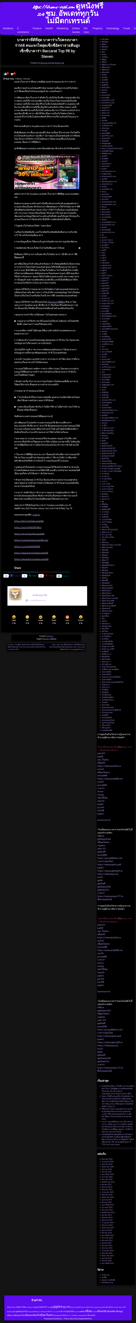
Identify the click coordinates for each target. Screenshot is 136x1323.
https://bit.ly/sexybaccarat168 (29, 521)
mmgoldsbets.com (109, 204)
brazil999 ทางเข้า (108, 100)
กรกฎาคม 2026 (108, 1161)
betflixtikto (106, 87)
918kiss (104, 62)
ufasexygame (107, 402)
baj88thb (105, 85)
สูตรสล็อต (105, 616)
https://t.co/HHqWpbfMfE (27, 546)
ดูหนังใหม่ (105, 458)
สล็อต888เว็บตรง (108, 565)
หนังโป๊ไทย (102, 797)
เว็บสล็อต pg (106, 695)
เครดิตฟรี (105, 651)
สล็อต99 (105, 568)
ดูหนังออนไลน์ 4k (108, 453)
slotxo (104, 357)
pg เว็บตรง (105, 247)
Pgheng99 (105, 263)
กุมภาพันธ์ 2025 (108, 1205)
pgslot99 (105, 283)
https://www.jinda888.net (110, 778)
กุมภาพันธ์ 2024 (108, 1235)
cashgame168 (107, 105)
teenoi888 (106, 380)
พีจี (103, 502)
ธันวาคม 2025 (107, 1179)
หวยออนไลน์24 (107, 634)
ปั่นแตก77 (105, 496)
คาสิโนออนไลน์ (107, 430)
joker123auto (106, 164)
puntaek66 (106, 306)
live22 (104, 192)
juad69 (104, 169)
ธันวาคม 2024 (107, 1210)
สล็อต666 (105, 557)
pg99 (104, 255)
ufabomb (105, 395)
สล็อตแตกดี (106, 608)
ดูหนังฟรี (105, 443)
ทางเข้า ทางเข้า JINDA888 (111, 471)
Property (97, 28)
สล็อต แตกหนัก (107, 547)
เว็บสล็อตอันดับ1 (107, 697)
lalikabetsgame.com (109, 181)
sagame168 (106, 324)
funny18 (104, 131)
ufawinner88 (106, 408)
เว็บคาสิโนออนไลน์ (109, 667)
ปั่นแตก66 (76, 1311)
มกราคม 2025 (107, 1207)
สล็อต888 (105, 563)
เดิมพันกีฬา (106, 657)
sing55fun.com (107, 344)
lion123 (104, 186)
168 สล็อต (105, 39)
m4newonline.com (109, 202)
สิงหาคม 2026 (107, 1159)
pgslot (104, 273)
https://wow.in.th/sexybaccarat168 (31, 552)
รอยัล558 (105, 517)
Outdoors (8, 28)
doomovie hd (103, 820)
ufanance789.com (108, 400)
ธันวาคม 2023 (107, 1240)
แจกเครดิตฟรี (107, 717)
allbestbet (105, 72)
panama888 (106, 230)
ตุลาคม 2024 (107, 1215)
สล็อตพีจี (105, 580)
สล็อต (104, 540)
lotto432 (105, 199)
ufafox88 (105, 397)
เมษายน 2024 (107, 1230)
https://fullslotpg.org (107, 874)
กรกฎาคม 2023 (107, 1250)
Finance (37, 28)
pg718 (104, 250)
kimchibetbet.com (109, 171)
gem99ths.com (107, 136)
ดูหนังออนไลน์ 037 (109, 448)
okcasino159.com (108, 225)
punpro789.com (108, 303)
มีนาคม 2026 (107, 1172)
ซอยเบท (105, 435)
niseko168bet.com (108, 222)
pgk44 (104, 270)
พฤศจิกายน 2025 (108, 1182)
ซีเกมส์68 (105, 438)
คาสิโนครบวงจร (108, 428)
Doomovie (106, 115)
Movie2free (106, 212)
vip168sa (105, 415)
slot (103, 347)
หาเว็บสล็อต (106, 636)
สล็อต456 (105, 552)
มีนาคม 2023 (107, 1261)
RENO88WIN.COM (109, 316)
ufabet (120, 1307)
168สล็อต (105, 42)
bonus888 (105, 98)
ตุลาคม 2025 (106, 1184)
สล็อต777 (105, 560)
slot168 (104, 354)
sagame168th (107, 326)
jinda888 (105, 159)
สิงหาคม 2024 (107, 1220)
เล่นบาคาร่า (106, 662)
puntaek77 (106, 308)
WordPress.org (107, 1282)
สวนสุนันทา (106, 613)
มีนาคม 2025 (107, 1202)
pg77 (104, 253)
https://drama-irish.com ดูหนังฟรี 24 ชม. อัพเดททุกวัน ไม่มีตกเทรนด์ (68, 14)
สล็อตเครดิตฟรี (107, 588)
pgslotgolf (106, 288)
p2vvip (104, 227)
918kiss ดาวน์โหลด (109, 65)
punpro (104, 296)
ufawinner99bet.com (110, 410)
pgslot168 (105, 278)
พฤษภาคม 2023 (108, 1256)
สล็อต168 (105, 550)
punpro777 (106, 298)
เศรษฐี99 (105, 715)
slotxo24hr (106, 359)
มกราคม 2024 (107, 1238)
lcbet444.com (107, 184)
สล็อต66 (105, 555)
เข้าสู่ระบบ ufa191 (108, 646)
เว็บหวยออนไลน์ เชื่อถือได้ (111, 710)
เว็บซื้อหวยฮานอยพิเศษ (110, 669)
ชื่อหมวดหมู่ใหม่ (108, 433)
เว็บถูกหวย (105, 684)
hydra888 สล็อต (107, 151)
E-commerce (23, 30)
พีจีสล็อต (105, 504)
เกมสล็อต (105, 639)
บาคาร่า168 (106, 484)
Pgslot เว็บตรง (107, 275)
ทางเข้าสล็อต (107, 479)
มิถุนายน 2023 (107, 1253)
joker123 (105, 161)
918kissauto (106, 67)
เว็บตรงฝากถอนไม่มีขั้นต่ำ (111, 677)
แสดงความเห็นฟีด (108, 1280)
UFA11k (104, 387)
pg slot (104, 237)
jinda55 (104, 156)
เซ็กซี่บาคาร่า (107, 654)
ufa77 (104, 390)
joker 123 (101, 848)
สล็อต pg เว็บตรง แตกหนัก (111, 545)
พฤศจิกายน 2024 (108, 1212)
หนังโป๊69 (105, 629)
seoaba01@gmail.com (37, 600)
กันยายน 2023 (107, 1245)
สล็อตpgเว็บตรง (107, 573)
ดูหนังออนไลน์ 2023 (109, 451)
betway (104, 90)
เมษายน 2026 (107, 1169)
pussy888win (107, 314)
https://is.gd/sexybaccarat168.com (31, 540)
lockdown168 (107, 197)
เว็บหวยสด (105, 705)
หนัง (103, 618)
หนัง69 (104, 621)
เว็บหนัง (104, 702)
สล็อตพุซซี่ (105, 583)
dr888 (104, 118)
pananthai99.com (108, 232)
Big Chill (73, 1319)
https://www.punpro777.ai (110, 896)
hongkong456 (107, 146)
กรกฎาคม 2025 (108, 1192)
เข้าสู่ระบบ (105, 1275)
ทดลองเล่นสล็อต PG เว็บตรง (112, 466)
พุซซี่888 (105, 507)
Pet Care (86, 30)
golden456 (106, 138)
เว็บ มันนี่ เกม (106, 664)
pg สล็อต (105, 245)
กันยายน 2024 (107, 1217)
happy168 (105, 141)
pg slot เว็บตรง (107, 240)
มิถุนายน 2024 (107, 1225)
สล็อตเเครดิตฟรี (107, 603)
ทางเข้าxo (105, 476)
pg (103, 235)
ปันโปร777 (106, 499)
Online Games (76, 30)
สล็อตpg (105, 570)
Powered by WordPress (53, 1319)
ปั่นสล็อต (105, 494)
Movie (104, 207)
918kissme (105, 70)
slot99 (100, 781)
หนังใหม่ (105, 631)
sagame (105, 321)
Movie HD (105, 209)
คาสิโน (104, 425)
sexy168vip (106, 336)
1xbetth (104, 49)
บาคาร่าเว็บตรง (107, 489)
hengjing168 (106, 143)
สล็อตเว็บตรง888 (108, 601)
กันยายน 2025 (107, 1187)
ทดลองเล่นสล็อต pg (109, 463)
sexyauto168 (106, 339)
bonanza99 (106, 95)
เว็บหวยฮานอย (107, 712)
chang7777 (106, 108)
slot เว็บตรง (103, 759)
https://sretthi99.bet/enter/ (112, 148)
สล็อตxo (105, 578)
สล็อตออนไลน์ (107, 585)
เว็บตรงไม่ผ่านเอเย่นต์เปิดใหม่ (112, 682)
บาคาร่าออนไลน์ (108, 486)
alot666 (105, 77)
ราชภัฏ (104, 524)
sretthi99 (105, 364)
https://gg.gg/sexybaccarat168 (29, 533)
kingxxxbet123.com (109, 176)
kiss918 (104, 179)
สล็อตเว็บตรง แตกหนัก (110, 598)
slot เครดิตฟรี (107, 352)
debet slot (106, 110)
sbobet (104, 331)
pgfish (104, 260)
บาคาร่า (36, 514)
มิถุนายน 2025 (107, 1195)
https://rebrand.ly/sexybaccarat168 (31, 559)
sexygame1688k (108, 341)
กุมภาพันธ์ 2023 (108, 1263)
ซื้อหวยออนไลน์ (104, 899)
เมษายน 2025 (107, 1200)
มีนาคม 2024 (107, 1233)
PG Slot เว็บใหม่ (108, 242)
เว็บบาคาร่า (106, 687)
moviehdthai (106, 217)
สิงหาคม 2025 (107, 1189)
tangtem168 (106, 377)
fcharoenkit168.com (109, 123)
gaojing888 (106, 133)
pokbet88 (105, 293)
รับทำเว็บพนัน (107, 522)
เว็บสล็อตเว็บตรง (108, 700)
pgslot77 (105, 280)
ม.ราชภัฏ (105, 512)
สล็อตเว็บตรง (106, 590)
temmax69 (106, 382)
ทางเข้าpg (105, 474)
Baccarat (105, 82)
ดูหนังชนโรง (103, 889)
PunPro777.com (108, 301)
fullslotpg (105, 128)
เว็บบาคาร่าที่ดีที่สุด (56, 301)
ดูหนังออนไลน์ (107, 446)
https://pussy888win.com (110, 858)
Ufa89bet (105, 392)
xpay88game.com (108, 420)
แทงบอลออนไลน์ (108, 720)
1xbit (103, 52)
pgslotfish (105, 286)
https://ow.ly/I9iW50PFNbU (27, 527)
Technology (112, 28)
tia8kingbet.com (108, 385)
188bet (104, 44)
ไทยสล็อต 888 (107, 730)
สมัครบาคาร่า (107, 532)
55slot (104, 54)
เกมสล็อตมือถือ (107, 641)
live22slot (105, 194)
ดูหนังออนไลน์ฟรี (108, 456)
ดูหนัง (104, 441)
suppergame (106, 374)
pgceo (104, 258)
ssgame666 (106, 369)
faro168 (104, 120)
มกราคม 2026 (107, 1177)
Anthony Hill (59, 63)
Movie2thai (106, 214)
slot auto (105, 349)
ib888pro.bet (106, 153)
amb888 (105, 80)
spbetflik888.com (108, 362)
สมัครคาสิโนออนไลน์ (110, 529)
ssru (103, 372)
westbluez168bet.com (110, 418)
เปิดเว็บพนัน (106, 659)
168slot (9, 1307)
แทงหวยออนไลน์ (108, 723)
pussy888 (105, 311)
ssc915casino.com (108, 367)
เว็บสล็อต (105, 690)
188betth (105, 47)
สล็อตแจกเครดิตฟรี (109, 606)
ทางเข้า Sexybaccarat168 (111, 469)
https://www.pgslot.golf (109, 864)
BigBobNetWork (85, 1319)
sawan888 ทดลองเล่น (110, 329)
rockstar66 (106, 319)
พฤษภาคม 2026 (108, 1167)
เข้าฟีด (104, 1277)
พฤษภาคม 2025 (108, 1197)
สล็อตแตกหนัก (107, 611)
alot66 (104, 75)
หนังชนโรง (106, 623)
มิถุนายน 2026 (107, 1164)
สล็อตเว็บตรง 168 (108, 596)
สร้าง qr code (107, 535)
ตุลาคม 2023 (106, 1243)
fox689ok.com (107, 125)
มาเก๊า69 (105, 514)
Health (49, 28)
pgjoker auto (106, 265)
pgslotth (105, 291)
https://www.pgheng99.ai (109, 870)
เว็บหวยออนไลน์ (108, 707)
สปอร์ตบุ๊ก (105, 527)
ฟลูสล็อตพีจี (106, 509)
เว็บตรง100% (106, 672)
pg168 (100, 756)
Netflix (104, 220)
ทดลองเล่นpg (107, 461)
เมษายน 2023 (107, 1258)
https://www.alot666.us (109, 766)
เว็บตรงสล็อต (106, 679)
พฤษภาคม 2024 (108, 1228)
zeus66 (104, 423)
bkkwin (104, 92)
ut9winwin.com (108, 413)
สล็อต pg (105, 542)
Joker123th (105, 166)
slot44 (100, 769)
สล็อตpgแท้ (106, 575)
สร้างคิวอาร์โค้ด (108, 537)
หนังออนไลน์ (106, 626)
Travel (126, 28)
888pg (104, 59)
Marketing (62, 28)
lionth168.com (107, 189)
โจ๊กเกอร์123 (106, 725)
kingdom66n (106, 174)
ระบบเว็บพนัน (107, 519)
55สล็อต (105, 57)
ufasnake (105, 405)
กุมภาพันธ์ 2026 (108, 1174)
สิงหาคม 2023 (107, 1248)
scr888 (104, 334)
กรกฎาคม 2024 (108, 1222)
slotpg (100, 794)
